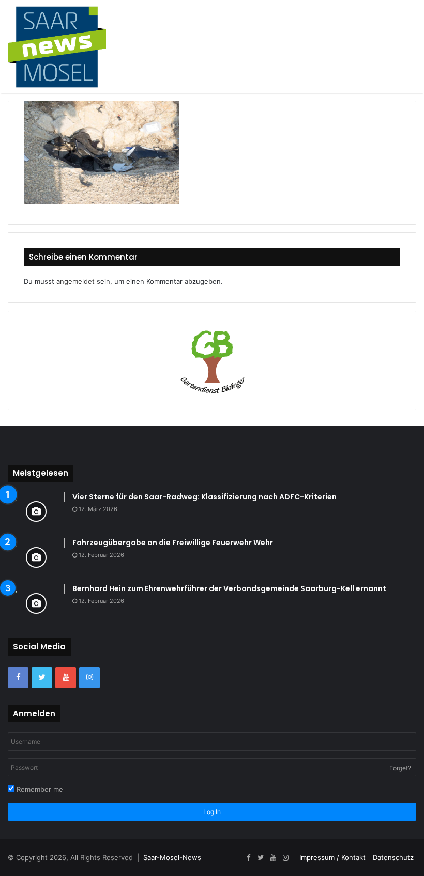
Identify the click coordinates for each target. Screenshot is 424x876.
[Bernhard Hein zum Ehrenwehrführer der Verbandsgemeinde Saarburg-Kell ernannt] (36, 603)
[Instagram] (89, 677)
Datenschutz (393, 857)
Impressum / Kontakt (332, 857)
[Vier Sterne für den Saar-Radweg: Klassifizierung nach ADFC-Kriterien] (36, 511)
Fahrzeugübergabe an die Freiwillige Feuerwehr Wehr (172, 542)
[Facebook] (18, 677)
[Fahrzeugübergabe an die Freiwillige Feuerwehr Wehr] (36, 557)
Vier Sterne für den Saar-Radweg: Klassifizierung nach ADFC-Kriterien (204, 496)
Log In (212, 812)
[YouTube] (65, 677)
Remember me (38, 789)
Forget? (400, 768)
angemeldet (75, 281)
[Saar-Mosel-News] (57, 46)
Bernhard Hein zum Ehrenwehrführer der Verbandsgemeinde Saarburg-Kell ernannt (229, 588)
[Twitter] (42, 677)
